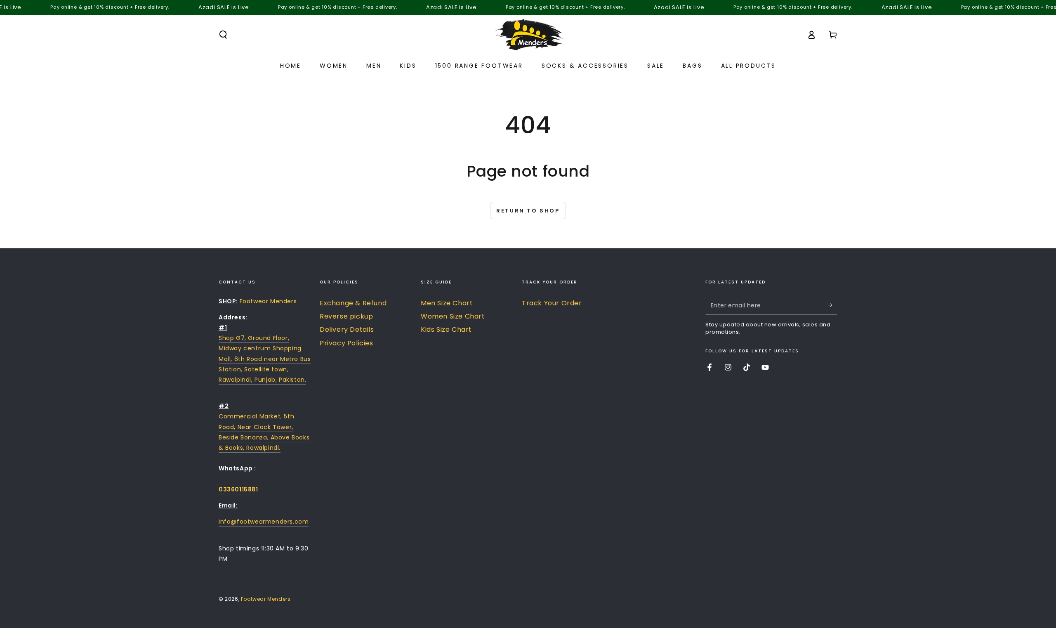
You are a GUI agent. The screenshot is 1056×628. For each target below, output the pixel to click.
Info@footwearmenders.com (264, 521)
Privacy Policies (346, 343)
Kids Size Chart (446, 329)
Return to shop (527, 211)
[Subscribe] (832, 305)
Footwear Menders (268, 301)
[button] (223, 35)
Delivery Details (347, 329)
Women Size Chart (453, 316)
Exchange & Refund (353, 303)
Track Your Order (552, 303)
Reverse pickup (346, 316)
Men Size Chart (447, 303)
